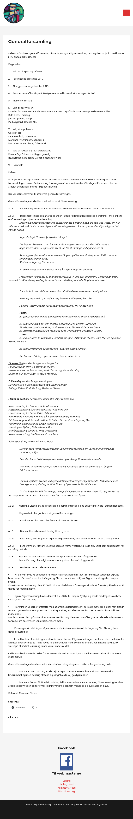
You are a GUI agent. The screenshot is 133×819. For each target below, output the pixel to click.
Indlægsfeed (66, 784)
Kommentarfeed (67, 787)
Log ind (66, 780)
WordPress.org (66, 791)
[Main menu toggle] (126, 13)
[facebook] (66, 765)
